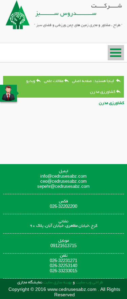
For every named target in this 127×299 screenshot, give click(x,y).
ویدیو (30, 81)
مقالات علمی (53, 81)
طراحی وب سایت (89, 282)
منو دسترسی (116, 52)
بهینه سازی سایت (57, 282)
